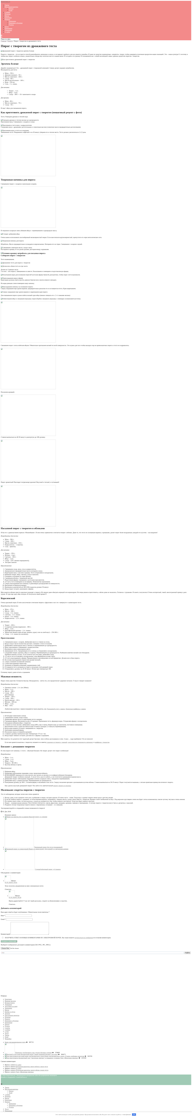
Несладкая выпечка (11, 7)
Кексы (7, 16)
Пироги (7, 19)
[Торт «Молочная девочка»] (32, 1058)
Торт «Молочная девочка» (69, 1058)
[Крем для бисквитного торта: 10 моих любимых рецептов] (25, 1056)
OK (134, 1114)
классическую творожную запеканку (80, 742)
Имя (3, 915)
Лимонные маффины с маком (76, 709)
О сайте (7, 32)
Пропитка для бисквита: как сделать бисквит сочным (33, 1052)
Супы (7, 1031)
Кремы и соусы (10, 1012)
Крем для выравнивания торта (15, 1042)
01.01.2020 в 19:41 (11, 882)
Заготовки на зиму (11, 1006)
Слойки (7, 12)
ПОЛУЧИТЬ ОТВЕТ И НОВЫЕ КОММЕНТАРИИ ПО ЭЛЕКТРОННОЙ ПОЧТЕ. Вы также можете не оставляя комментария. (57, 938)
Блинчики (8, 17)
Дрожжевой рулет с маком (56, 709)
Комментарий (5, 934)
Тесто (7, 26)
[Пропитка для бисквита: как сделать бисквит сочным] (10, 1052)
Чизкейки (8, 1039)
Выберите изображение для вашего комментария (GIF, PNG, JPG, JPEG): (26, 945)
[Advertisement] (13, 975)
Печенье (7, 14)
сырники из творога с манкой (56, 742)
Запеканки (12, 21)
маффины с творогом (102, 742)
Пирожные (8, 28)
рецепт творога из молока (62, 786)
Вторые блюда (10, 1003)
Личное (7, 1013)
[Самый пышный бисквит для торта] (19, 1054)
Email (3, 919)
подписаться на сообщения (83, 938)
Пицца (11, 8)
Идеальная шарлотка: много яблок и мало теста (32, 1066)
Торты (7, 5)
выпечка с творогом (33, 801)
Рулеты (11, 25)
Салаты (7, 1028)
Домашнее (8, 30)
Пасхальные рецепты (12, 1015)
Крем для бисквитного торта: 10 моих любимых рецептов (64, 1056)
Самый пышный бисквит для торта (46, 1054)
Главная (3, 41)
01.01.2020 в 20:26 (15, 897)
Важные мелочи (10, 1001)
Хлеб (10, 10)
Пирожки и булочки (15, 23)
